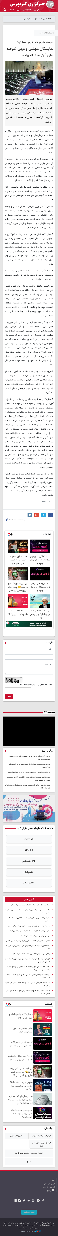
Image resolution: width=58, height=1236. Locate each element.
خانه (53, 1180)
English (28, 9)
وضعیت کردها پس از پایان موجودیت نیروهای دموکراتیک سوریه (28, 926)
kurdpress (29, 4)
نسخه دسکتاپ (29, 1212)
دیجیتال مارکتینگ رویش (41, 1135)
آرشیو (49, 1190)
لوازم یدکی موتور (16, 1135)
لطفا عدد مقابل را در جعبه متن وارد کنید (36, 684)
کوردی (19, 9)
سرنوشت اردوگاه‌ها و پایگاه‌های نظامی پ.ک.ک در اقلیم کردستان (28, 772)
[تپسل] (7, 622)
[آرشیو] (15, 1201)
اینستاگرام (26, 861)
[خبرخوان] (20, 1201)
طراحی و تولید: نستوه (28, 1231)
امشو (29, 1161)
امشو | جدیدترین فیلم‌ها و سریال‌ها (29, 1153)
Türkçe (11, 9)
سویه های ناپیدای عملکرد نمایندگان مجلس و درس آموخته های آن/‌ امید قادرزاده (29, 49)
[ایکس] (29, 1201)
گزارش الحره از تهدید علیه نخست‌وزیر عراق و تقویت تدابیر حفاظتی (28, 941)
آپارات (26, 850)
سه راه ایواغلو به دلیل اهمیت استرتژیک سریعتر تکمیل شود (30, 931)
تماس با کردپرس (48, 1187)
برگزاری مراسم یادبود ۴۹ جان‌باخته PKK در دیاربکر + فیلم (31, 954)
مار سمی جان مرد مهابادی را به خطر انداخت (35, 936)
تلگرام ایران (28, 872)
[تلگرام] (38, 1201)
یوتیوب (27, 839)
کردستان (27, 18)
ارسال (9, 696)
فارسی (36, 9)
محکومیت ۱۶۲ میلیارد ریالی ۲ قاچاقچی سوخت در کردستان (30, 905)
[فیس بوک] (43, 1201)
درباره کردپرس (49, 1183)
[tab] (29, 899)
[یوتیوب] (24, 1201)
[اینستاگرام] (33, 1201)
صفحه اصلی (47, 18)
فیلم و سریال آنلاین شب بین (41, 1144)
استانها (37, 18)
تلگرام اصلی (29, 883)
